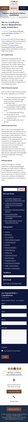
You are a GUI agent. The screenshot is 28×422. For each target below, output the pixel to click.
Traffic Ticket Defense (11, 266)
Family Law (8, 253)
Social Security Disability (12, 263)
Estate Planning (10, 250)
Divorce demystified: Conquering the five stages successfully (13, 216)
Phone (3, 319)
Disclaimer (4, 347)
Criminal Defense (10, 242)
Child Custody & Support (12, 240)
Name (3, 303)
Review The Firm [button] (14, 409)
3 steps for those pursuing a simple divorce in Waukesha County (13, 205)
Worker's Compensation (12, 268)
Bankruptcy (8, 234)
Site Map (10, 417)
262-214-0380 (14, 401)
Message (4, 328)
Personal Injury (9, 258)
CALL (24, 8)
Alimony (7, 232)
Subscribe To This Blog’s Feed (12, 283)
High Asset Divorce (11, 255)
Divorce (7, 35)
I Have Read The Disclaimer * (12, 351)
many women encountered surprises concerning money (12, 47)
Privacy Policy (17, 417)
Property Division (10, 260)
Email (3, 311)
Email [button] (15, 8)
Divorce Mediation (10, 247)
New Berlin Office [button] (14, 391)
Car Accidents (9, 237)
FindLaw (21, 419)
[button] (4, 8)
